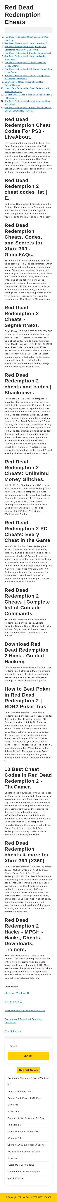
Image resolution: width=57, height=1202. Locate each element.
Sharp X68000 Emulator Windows (26, 1145)
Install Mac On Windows (21, 1165)
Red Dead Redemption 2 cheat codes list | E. (26, 43)
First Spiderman (13, 1031)
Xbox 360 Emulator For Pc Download (25, 1010)
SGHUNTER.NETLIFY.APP (39, 1197)
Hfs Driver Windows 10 (17, 993)
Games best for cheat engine (24, 1171)
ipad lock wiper (16, 1178)
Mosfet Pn (13, 1111)
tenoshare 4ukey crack (20, 1091)
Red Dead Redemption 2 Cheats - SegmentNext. (28, 53)
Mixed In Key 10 (13, 1002)
